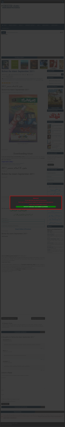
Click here (27, 204)
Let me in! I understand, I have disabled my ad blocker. (36, 206)
